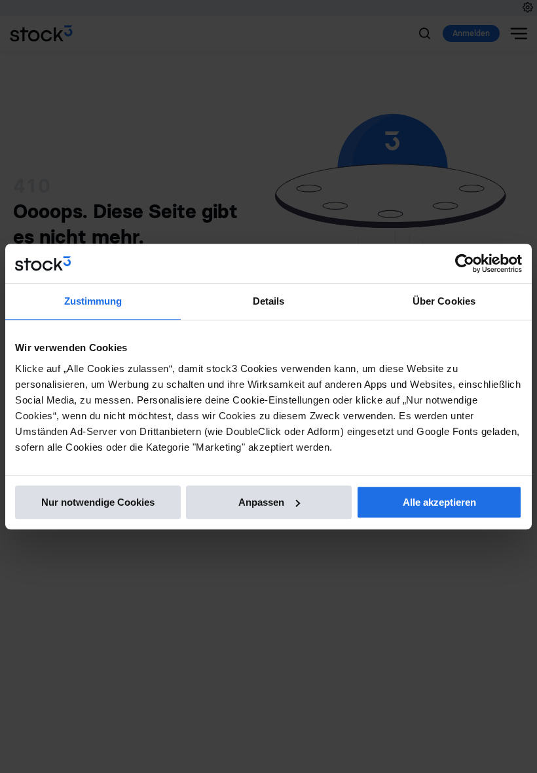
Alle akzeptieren (439, 502)
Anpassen (261, 502)
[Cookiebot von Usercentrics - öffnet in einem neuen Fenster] (464, 263)
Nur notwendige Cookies (98, 502)
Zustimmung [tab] (93, 301)
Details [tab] (269, 301)
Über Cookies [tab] (444, 301)
